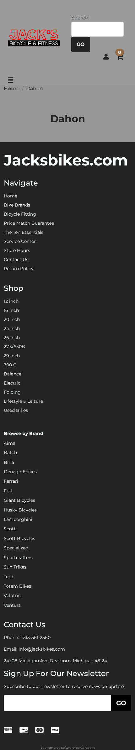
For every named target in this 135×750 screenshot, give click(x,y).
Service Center (20, 241)
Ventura (12, 605)
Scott (10, 529)
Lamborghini (18, 519)
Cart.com (87, 748)
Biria (9, 462)
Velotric (12, 595)
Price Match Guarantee (29, 223)
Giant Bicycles (19, 500)
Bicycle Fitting (20, 214)
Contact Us (16, 259)
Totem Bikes (17, 586)
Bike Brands (17, 205)
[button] (106, 56)
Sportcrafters (18, 557)
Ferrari (11, 481)
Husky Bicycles (20, 510)
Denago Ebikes (20, 472)
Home (10, 196)
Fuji (8, 491)
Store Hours (17, 250)
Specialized (16, 548)
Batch (10, 452)
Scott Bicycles (19, 538)
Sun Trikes (15, 567)
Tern (8, 577)
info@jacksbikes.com (42, 649)
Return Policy (19, 268)
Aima (9, 443)
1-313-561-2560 (35, 637)
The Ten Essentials (23, 232)
